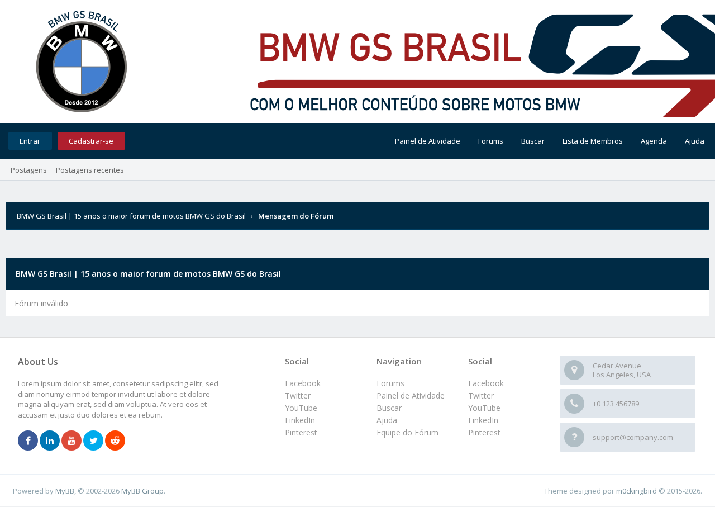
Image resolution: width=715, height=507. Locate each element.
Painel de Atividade (427, 141)
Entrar (30, 141)
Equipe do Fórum (407, 432)
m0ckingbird (636, 491)
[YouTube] (71, 441)
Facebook (486, 383)
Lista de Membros (593, 141)
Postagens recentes (90, 170)
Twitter (481, 395)
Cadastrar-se (91, 141)
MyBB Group (142, 491)
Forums (490, 141)
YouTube (484, 407)
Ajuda (694, 141)
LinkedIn (483, 420)
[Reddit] (115, 441)
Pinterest (484, 432)
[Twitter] (93, 441)
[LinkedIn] (50, 441)
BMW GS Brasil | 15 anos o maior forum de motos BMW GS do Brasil (131, 216)
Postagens (29, 170)
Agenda (654, 141)
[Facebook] (28, 441)
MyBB (64, 491)
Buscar (533, 141)
